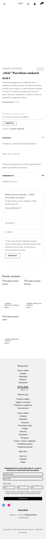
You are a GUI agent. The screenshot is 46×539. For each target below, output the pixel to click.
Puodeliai (23, 373)
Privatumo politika (23, 399)
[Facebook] (3, 505)
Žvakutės (25, 438)
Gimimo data (7, 483)
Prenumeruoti (23, 498)
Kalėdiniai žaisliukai (25, 444)
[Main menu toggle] (4, 4)
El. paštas (9, 232)
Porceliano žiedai (25, 425)
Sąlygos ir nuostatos (23, 402)
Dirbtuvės (23, 379)
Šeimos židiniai (23, 370)
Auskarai (6, 68)
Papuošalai (17, 68)
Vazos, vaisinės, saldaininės (25, 441)
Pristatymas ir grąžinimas (23, 405)
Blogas (23, 462)
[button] (28, 4)
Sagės (25, 428)
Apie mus (23, 456)
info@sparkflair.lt (31, 515)
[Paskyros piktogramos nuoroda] (35, 4)
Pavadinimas (10, 223)
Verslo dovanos (23, 408)
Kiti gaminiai (23, 382)
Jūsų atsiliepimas (13, 208)
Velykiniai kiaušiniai (25, 447)
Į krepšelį (9, 123)
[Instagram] (9, 505)
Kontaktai (23, 459)
